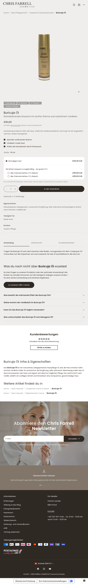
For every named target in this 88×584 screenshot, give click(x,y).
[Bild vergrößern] (79, 91)
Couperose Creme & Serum (37, 388)
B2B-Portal (52, 505)
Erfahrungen (9, 501)
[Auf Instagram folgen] (44, 569)
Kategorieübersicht (12, 508)
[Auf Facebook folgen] (38, 569)
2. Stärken (23, 103)
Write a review (44, 347)
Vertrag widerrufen (12, 532)
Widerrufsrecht (10, 520)
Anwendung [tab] (9, 243)
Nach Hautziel (17, 388)
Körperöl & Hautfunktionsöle (42, 13)
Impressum (8, 512)
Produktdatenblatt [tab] (66, 243)
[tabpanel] (44, 252)
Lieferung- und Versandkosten (16, 524)
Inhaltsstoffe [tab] (36, 243)
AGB (5, 528)
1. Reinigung (10, 103)
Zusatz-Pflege (12, 106)
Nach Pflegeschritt (19, 13)
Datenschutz (9, 516)
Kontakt (51, 511)
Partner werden (54, 501)
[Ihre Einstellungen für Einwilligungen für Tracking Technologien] (84, 580)
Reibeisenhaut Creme (35, 393)
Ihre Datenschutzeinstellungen (53, 581)
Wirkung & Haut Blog (12, 505)
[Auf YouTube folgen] (50, 569)
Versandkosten (15, 125)
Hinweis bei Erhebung (25, 581)
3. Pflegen (35, 103)
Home (6, 13)
